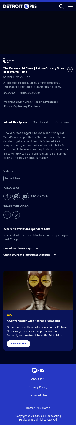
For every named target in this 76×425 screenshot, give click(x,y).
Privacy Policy (38, 387)
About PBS (38, 379)
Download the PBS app (18, 248)
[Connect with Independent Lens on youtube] (25, 196)
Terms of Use (38, 395)
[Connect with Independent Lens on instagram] (16, 196)
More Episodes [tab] (41, 122)
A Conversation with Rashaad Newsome (34, 321)
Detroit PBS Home (38, 408)
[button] (61, 6)
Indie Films (12, 178)
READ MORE (18, 343)
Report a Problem (45, 102)
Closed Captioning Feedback (22, 106)
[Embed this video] (7, 215)
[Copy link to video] (16, 215)
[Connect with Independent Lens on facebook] (7, 196)
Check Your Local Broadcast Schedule (27, 254)
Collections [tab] (62, 122)
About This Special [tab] (16, 122)
